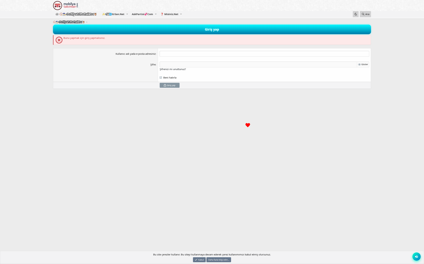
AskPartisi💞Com (142, 14)
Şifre (153, 64)
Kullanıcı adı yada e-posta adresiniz (136, 53)
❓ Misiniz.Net (169, 14)
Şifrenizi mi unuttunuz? (173, 69)
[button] (127, 14)
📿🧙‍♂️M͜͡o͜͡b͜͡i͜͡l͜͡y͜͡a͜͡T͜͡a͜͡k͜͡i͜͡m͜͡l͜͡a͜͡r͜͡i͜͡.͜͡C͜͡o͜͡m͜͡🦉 (78, 14)
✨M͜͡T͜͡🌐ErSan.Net (113, 14)
